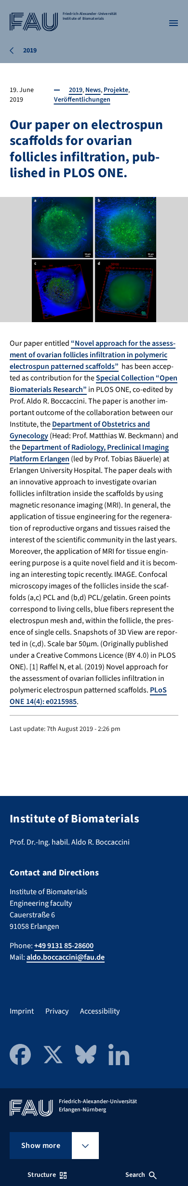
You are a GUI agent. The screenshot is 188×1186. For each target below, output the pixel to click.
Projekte (116, 90)
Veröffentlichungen (82, 99)
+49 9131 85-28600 (64, 945)
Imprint (22, 1011)
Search (135, 1175)
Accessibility (100, 1011)
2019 (75, 90)
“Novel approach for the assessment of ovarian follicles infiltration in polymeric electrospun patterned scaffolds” (92, 355)
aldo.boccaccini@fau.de (66, 957)
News (93, 90)
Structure (41, 1175)
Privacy (56, 1011)
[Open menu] (173, 23)
